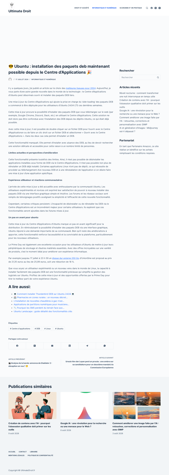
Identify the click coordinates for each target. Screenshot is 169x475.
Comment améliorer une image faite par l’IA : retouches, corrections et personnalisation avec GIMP (139, 121)
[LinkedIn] (69, 345)
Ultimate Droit (19, 11)
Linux (47, 328)
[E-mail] (52, 345)
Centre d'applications (20, 328)
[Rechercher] (147, 8)
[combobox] (137, 77)
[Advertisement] (84, 35)
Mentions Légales (16, 455)
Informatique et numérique (104, 8)
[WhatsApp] (104, 345)
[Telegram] (87, 345)
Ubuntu (59, 328)
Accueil (11, 452)
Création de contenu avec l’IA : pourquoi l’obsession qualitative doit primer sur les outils (139, 103)
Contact (23, 452)
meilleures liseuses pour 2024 (80, 88)
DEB (37, 328)
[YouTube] (160, 8)
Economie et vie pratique (131, 8)
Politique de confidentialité (40, 455)
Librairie (33, 452)
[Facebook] (152, 8)
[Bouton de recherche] (157, 77)
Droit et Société (81, 8)
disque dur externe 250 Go (65, 258)
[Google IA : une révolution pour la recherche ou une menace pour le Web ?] (84, 405)
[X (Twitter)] (156, 8)
